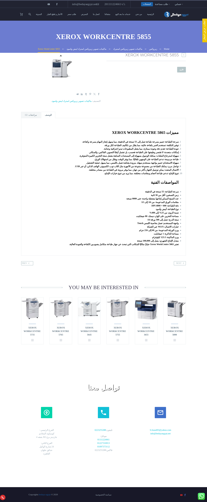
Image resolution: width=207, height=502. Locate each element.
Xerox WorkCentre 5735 (32, 331)
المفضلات (147, 4)
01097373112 (103, 446)
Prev (24, 263)
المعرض (84, 14)
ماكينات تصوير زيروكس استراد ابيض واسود (72, 101)
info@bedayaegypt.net (84, 4)
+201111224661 (113, 4)
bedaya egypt (45, 494)
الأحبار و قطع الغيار (54, 14)
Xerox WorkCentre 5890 (174, 331)
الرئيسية (150, 14)
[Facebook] (57, 4)
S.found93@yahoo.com (160, 430)
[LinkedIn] (82, 94)
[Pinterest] (90, 94)
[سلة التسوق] (23, 14)
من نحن (138, 14)
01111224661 (103, 439)
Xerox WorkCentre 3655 (145, 331)
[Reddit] (77, 94)
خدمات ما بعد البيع (122, 14)
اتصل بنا (96, 14)
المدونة (39, 14)
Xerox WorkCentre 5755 (117, 331)
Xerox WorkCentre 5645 (89, 331)
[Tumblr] (86, 94)
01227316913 (103, 443)
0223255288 (100, 430)
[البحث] (30, 14)
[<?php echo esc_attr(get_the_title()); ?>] (174, 340)
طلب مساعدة (161, 4)
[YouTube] (49, 4)
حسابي (178, 4)
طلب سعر (71, 14)
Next (178, 263)
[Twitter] (94, 94)
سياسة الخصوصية (103, 495)
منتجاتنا (107, 14)
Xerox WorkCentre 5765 (60, 331)
